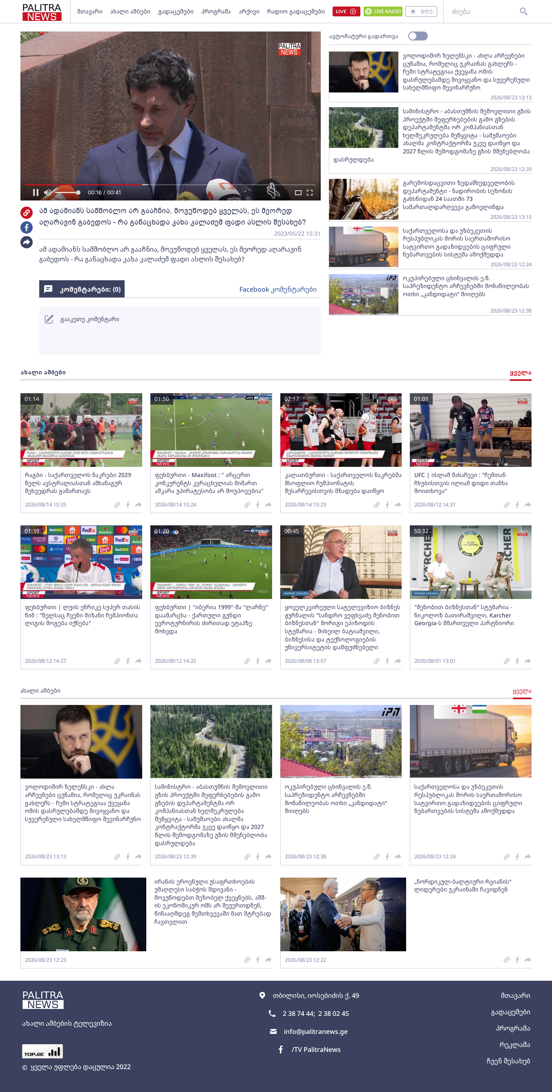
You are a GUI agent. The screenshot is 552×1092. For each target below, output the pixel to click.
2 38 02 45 (333, 1013)
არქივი (249, 11)
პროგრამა (216, 11)
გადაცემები (176, 11)
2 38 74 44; (299, 1013)
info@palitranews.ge (316, 1031)
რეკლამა (515, 1044)
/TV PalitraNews (316, 1049)
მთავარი (90, 11)
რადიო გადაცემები (296, 11)
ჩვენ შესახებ (508, 1060)
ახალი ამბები (130, 11)
